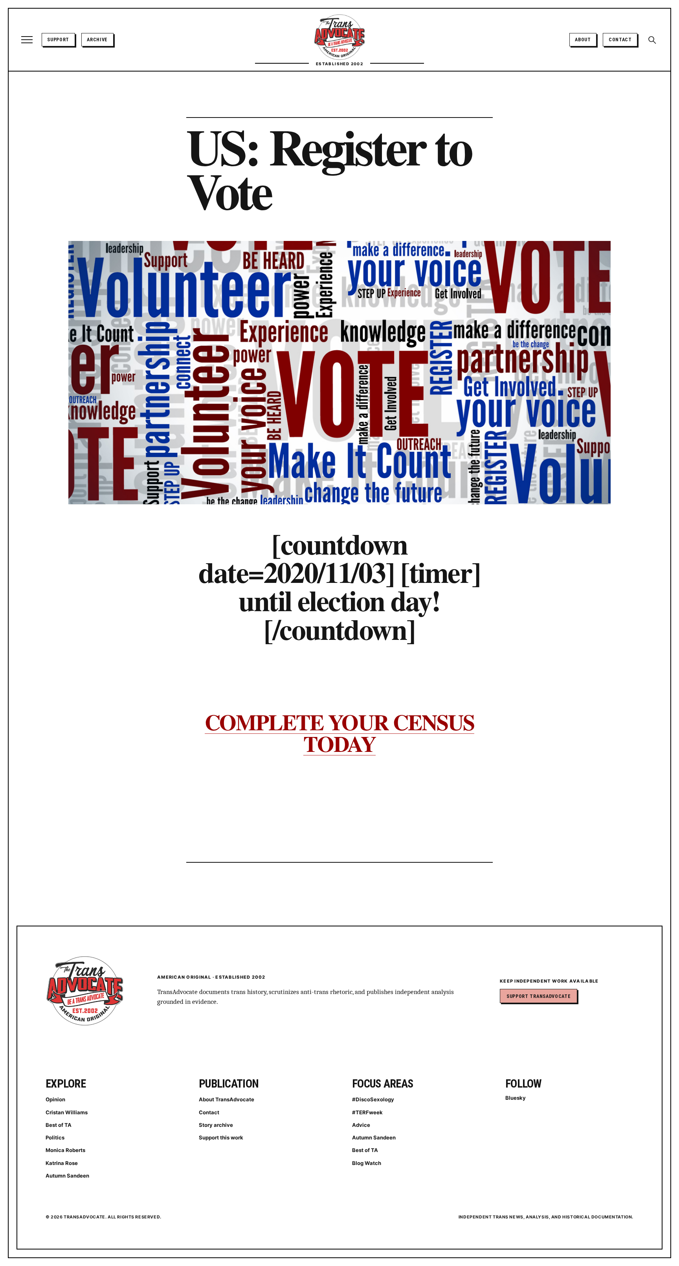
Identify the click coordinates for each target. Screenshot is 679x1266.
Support (58, 39)
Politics (55, 1137)
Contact (620, 39)
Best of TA (59, 1125)
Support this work (221, 1137)
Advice (361, 1125)
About (583, 39)
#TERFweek (367, 1112)
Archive (97, 39)
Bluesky (515, 1098)
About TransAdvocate (226, 1099)
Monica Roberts (65, 1150)
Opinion (55, 1099)
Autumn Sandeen (67, 1175)
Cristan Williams (67, 1112)
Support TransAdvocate (538, 996)
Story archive (216, 1125)
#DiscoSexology (373, 1099)
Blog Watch (366, 1163)
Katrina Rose (62, 1163)
